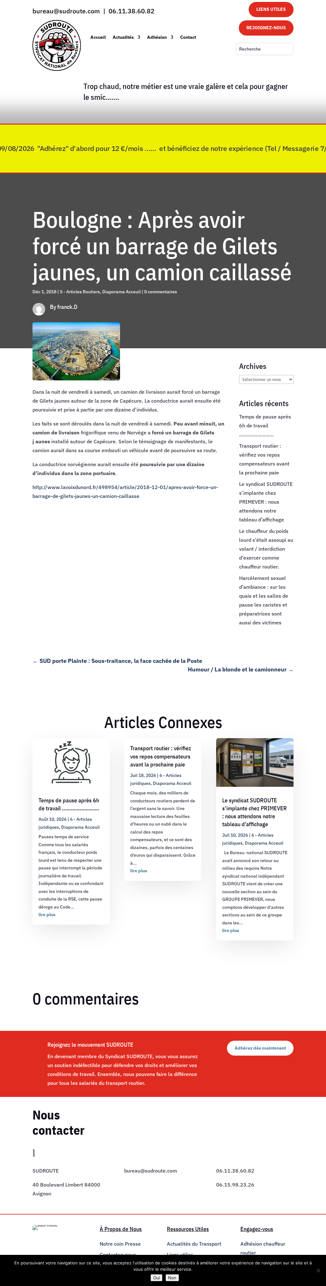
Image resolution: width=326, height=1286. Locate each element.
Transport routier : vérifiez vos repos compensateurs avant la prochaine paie (160, 756)
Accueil (98, 37)
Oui (156, 1277)
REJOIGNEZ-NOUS (266, 28)
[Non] (318, 1270)
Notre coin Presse (120, 1244)
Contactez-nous (118, 1254)
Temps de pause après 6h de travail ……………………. (265, 425)
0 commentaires (160, 292)
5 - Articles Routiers (80, 292)
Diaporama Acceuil (121, 292)
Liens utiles (180, 1254)
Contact (188, 37)
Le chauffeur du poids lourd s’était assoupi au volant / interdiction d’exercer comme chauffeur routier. (266, 549)
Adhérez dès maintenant (260, 1048)
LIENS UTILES (271, 9)
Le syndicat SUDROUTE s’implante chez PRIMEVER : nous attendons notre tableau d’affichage (266, 502)
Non (172, 1277)
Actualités (123, 37)
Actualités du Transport (194, 1244)
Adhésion (157, 37)
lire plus (47, 914)
